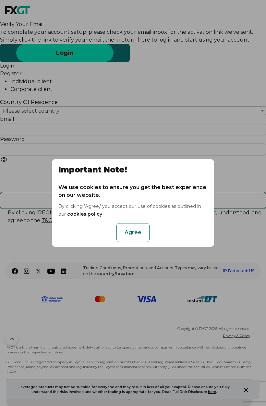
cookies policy (84, 214)
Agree (133, 232)
